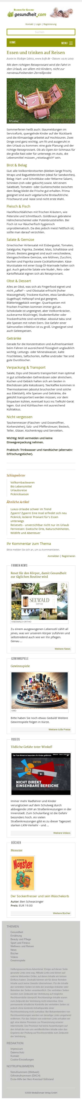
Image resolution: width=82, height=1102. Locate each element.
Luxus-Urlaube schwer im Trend (30, 509)
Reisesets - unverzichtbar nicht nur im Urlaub (39, 525)
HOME (13, 42)
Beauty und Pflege (20, 939)
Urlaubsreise (18, 490)
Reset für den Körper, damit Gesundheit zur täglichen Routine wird (38, 575)
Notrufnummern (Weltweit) (24, 1072)
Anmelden (53, 556)
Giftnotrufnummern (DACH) (25, 1075)
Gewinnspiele (20, 666)
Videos (14, 957)
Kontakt (29, 24)
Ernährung (16, 935)
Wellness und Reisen (22, 946)
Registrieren (68, 556)
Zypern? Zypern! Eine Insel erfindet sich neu (38, 513)
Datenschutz (17, 1052)
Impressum (16, 1048)
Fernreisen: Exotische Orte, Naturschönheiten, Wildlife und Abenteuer (39, 531)
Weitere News (62, 648)
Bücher (14, 953)
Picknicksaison (19, 494)
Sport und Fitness (20, 942)
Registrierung (49, 24)
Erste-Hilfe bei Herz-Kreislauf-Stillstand (32, 1079)
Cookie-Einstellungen (22, 1059)
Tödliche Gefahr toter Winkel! (31, 747)
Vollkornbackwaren (22, 482)
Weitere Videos (61, 833)
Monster (17, 850)
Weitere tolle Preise (59, 729)
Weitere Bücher (61, 913)
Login (38, 24)
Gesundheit (16, 932)
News (13, 949)
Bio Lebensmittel (21, 486)
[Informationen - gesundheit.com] (41, 12)
